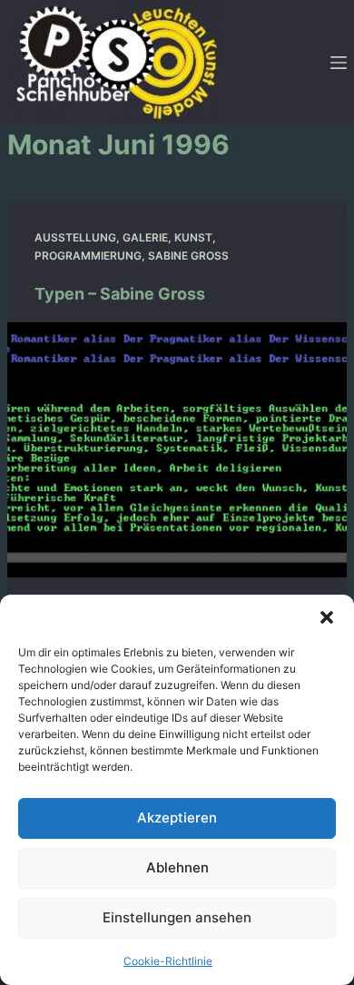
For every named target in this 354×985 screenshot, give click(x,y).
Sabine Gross (188, 255)
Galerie (145, 237)
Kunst (193, 237)
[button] (327, 617)
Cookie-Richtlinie (167, 961)
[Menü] (338, 62)
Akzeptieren (177, 817)
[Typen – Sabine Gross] (177, 449)
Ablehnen (177, 867)
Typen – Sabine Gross (119, 293)
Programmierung (88, 255)
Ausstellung (75, 237)
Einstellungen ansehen (177, 917)
